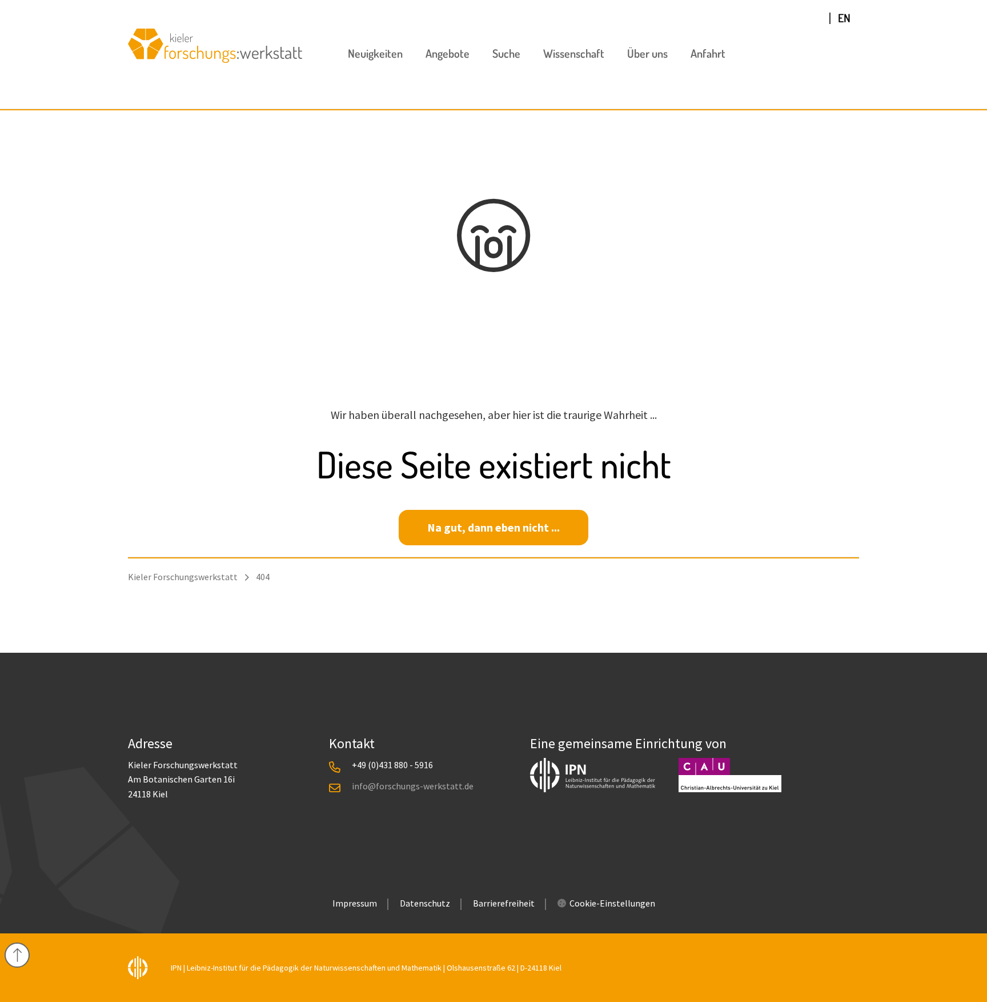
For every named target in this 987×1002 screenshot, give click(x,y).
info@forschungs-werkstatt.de (413, 786)
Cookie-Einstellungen (612, 903)
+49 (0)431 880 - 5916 (392, 765)
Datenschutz (425, 903)
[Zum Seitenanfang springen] (17, 953)
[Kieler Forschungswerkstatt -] (215, 58)
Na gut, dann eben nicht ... (493, 527)
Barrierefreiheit (504, 903)
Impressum (354, 903)
